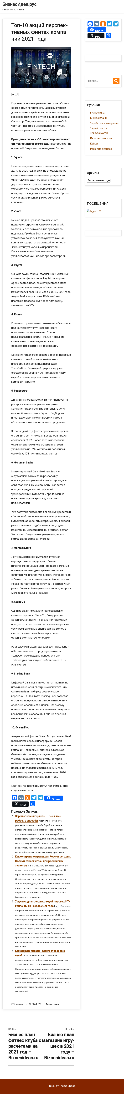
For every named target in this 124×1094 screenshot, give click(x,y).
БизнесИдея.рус (19, 4)
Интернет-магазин (101, 138)
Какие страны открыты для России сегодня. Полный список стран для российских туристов (43, 861)
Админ (19, 1004)
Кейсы (94, 143)
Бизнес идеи (52, 1004)
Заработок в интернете (104, 123)
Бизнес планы (98, 118)
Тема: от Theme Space (62, 1086)
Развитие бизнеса (101, 149)
